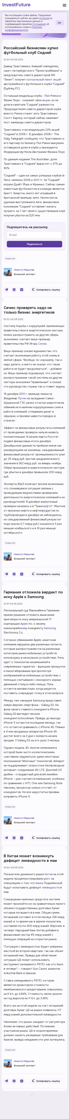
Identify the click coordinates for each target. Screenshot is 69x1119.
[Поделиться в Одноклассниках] (14, 289)
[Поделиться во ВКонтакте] (21, 289)
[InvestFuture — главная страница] (16, 5)
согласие (44, 18)
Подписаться (34, 244)
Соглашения (39, 24)
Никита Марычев (24, 269)
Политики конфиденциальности (23, 29)
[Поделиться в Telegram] (6, 289)
